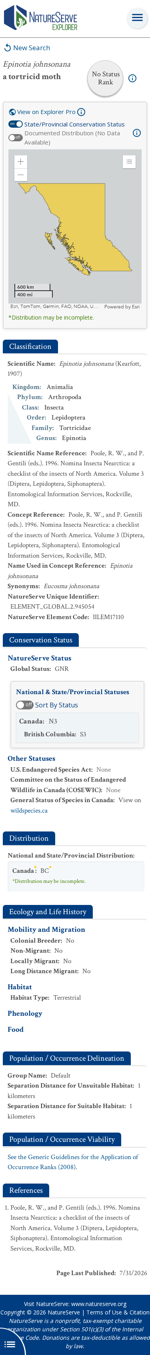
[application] (75, 229)
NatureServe (64, 1312)
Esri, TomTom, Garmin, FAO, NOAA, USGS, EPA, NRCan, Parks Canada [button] (56, 307)
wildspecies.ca (29, 810)
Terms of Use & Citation (118, 1312)
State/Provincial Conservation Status (74, 124)
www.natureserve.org (98, 1304)
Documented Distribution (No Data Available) (72, 137)
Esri (136, 307)
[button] (20, 161)
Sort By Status (56, 705)
